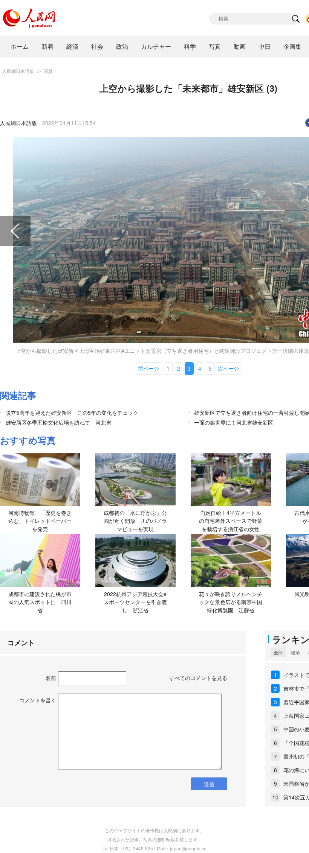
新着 (47, 46)
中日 (265, 46)
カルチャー (156, 46)
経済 (72, 46)
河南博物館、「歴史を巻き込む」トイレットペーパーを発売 (40, 521)
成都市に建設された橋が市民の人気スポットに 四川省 (40, 602)
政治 (122, 46)
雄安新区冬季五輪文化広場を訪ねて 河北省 (58, 422)
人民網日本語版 (18, 71)
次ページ (228, 368)
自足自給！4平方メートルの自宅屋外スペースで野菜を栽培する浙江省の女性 (230, 521)
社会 (97, 46)
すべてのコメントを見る (198, 677)
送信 (209, 784)
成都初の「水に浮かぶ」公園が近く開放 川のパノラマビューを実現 (135, 521)
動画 (240, 46)
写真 (215, 46)
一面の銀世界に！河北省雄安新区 (233, 422)
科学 (190, 46)
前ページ (148, 368)
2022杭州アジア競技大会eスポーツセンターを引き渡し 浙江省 (135, 602)
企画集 (292, 46)
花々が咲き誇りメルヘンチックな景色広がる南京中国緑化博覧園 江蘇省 (230, 602)
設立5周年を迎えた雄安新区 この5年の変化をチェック (72, 412)
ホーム (20, 46)
